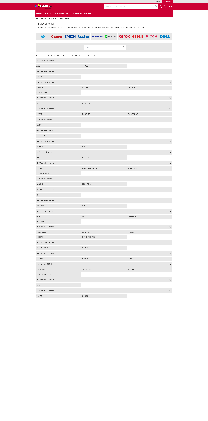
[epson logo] (70, 36)
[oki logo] (137, 36)
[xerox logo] (124, 36)
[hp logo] (43, 36)
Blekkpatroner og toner (48, 18)
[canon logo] (56, 36)
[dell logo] (165, 36)
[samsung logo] (97, 36)
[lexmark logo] (110, 36)
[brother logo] (83, 36)
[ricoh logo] (151, 36)
